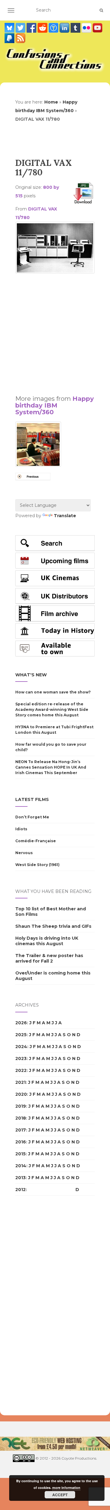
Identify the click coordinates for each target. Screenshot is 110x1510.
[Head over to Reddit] (43, 28)
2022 (21, 1070)
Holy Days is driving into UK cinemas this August (46, 940)
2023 (21, 1058)
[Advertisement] (55, 331)
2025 (21, 1034)
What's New (31, 675)
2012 (20, 1189)
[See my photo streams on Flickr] (87, 28)
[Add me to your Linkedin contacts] (65, 28)
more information (66, 1487)
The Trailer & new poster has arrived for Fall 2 (49, 958)
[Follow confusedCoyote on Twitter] (21, 28)
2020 (21, 1094)
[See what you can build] (54, 28)
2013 (20, 1177)
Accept (60, 1494)
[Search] (101, 10)
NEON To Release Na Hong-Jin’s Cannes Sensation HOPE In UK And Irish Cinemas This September (50, 767)
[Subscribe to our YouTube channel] (97, 28)
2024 (21, 1046)
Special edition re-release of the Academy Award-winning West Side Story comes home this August (51, 709)
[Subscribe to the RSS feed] (20, 38)
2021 (20, 1082)
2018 (20, 1118)
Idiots (21, 829)
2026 (21, 1023)
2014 (20, 1165)
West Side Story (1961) (37, 864)
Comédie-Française (35, 841)
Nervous (24, 852)
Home (51, 102)
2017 (20, 1130)
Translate (65, 515)
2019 (20, 1106)
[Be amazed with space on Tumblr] (76, 28)
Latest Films (32, 799)
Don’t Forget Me (32, 817)
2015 (20, 1154)
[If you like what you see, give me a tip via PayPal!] (10, 38)
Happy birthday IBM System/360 (54, 405)
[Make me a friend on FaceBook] (32, 28)
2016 (20, 1142)
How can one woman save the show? (53, 692)
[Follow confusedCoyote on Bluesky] (10, 28)
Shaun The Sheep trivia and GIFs (53, 926)
